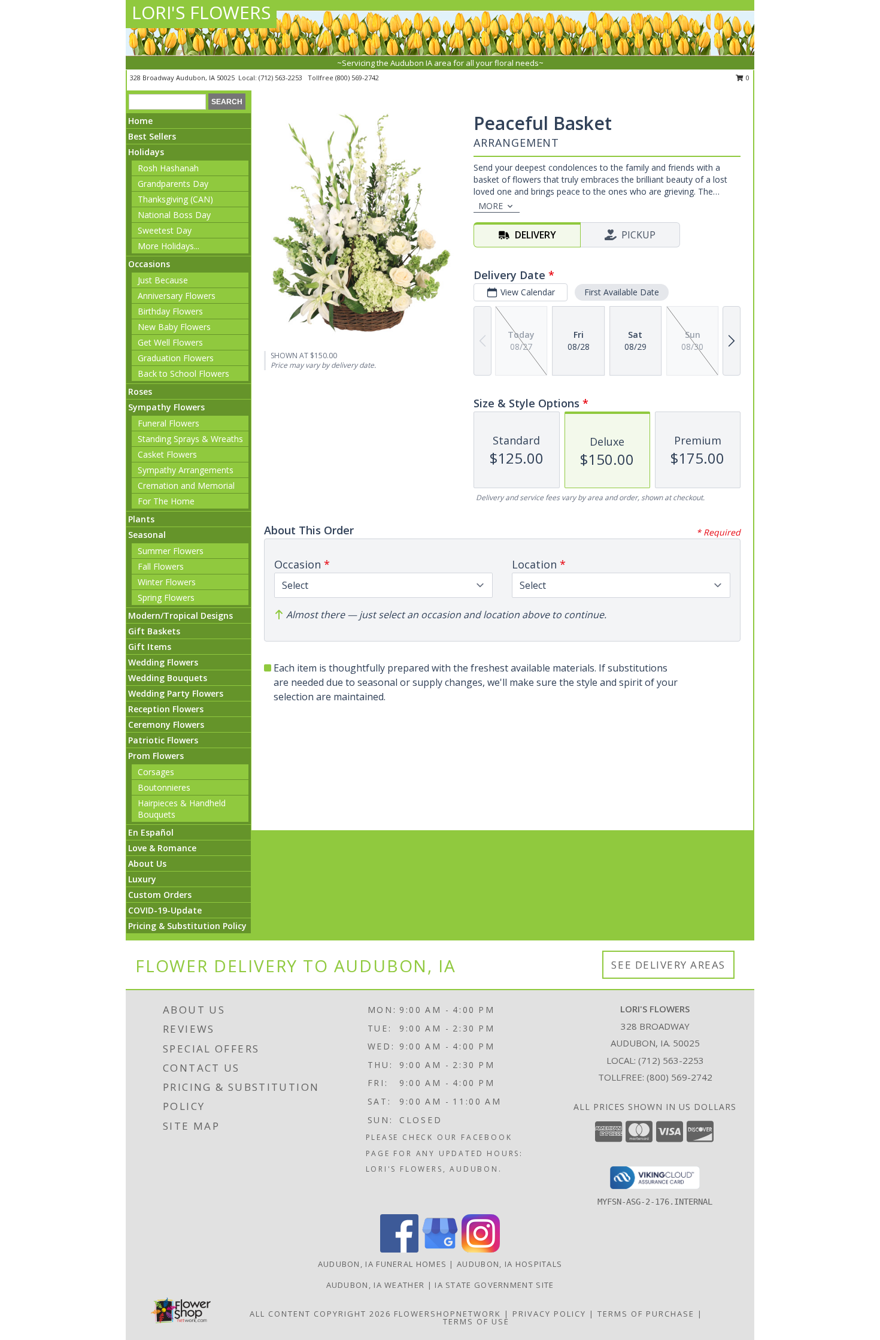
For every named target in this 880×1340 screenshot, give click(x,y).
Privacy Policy (549, 1313)
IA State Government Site (494, 1284)
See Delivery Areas (668, 965)
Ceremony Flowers (166, 724)
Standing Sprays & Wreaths (190, 438)
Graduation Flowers (176, 358)
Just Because (163, 280)
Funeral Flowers (168, 423)
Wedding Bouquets (167, 677)
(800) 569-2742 (357, 77)
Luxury (142, 879)
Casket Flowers (167, 454)
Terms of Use (476, 1321)
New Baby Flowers (174, 326)
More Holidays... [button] (168, 246)
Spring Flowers (166, 597)
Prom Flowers (156, 755)
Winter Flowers (167, 582)
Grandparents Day (173, 183)
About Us (147, 863)
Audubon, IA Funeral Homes (382, 1264)
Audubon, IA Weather (375, 1284)
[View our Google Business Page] (440, 1249)
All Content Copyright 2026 (320, 1313)
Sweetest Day (165, 230)
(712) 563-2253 (281, 77)
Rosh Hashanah (168, 168)
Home (140, 120)
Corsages (156, 772)
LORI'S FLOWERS (201, 12)
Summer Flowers (171, 550)
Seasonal (147, 534)
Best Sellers (152, 136)
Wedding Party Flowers (175, 693)
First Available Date (621, 292)
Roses (140, 391)
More (490, 205)
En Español (151, 832)
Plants (141, 519)
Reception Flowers (166, 709)
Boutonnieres (164, 787)
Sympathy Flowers (166, 407)
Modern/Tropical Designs (180, 615)
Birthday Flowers (170, 311)
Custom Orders (160, 894)
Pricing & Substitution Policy (187, 925)
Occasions (149, 264)
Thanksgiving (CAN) (175, 199)
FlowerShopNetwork (447, 1313)
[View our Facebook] (399, 1249)
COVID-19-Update (165, 910)
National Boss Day (174, 214)
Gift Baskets (154, 631)
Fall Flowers (161, 566)
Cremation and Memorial (186, 485)
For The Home (166, 501)
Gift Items (149, 646)
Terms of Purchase (645, 1313)
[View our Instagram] (481, 1249)
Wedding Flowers (163, 662)
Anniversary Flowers (177, 295)
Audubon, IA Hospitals (509, 1264)
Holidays (146, 152)
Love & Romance (162, 848)
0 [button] (747, 77)
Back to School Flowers (183, 373)
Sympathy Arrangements (185, 470)
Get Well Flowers (170, 342)
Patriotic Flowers (163, 740)
